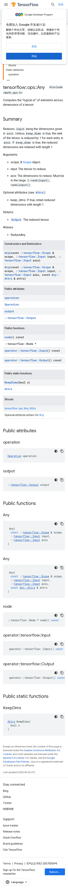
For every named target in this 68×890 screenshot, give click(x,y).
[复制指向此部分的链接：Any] (13, 515)
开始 (34, 56)
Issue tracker (10, 825)
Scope (27, 162)
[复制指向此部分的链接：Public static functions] (52, 696)
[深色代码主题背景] (56, 451)
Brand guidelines (13, 843)
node (8, 337)
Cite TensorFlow (12, 849)
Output (16, 220)
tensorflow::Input (32, 256)
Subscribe (55, 872)
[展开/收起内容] (8, 79)
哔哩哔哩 (8, 809)
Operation (12, 304)
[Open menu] (6, 4)
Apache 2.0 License (13, 757)
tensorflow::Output (22, 318)
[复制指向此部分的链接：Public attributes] (40, 431)
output (9, 311)
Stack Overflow (12, 837)
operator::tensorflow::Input (26, 350)
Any (7, 253)
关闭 (34, 46)
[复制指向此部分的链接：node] (15, 607)
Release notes (11, 831)
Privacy (18, 863)
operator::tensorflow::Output (27, 360)
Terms (7, 863)
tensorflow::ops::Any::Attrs (20, 408)
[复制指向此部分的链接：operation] (24, 442)
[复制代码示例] (62, 451)
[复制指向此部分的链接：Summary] (26, 119)
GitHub (7, 796)
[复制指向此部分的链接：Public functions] (39, 503)
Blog (5, 790)
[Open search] (53, 4)
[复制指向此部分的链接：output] (18, 471)
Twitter (7, 802)
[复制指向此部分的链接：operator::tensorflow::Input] (54, 635)
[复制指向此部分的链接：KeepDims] (25, 708)
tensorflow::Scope (37, 253)
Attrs (39, 192)
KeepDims (11, 382)
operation (12, 298)
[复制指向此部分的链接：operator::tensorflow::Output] (58, 664)
